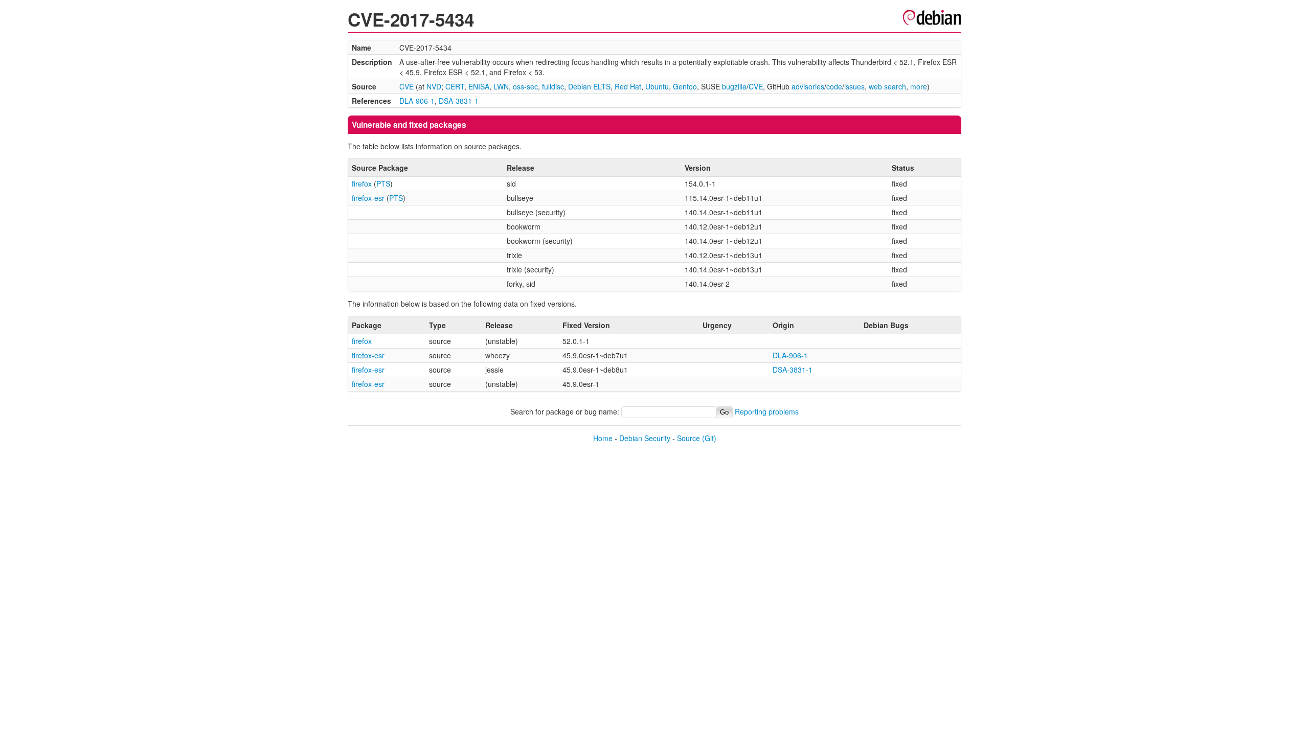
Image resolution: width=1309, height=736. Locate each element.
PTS (383, 183)
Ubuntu (657, 86)
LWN (501, 86)
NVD (433, 86)
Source (688, 438)
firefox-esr (368, 198)
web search (887, 86)
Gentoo (685, 86)
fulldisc (553, 86)
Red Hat (628, 86)
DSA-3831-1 (459, 101)
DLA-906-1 (417, 101)
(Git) (709, 438)
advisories (808, 86)
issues (854, 86)
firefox (362, 183)
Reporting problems (767, 411)
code (834, 86)
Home (603, 438)
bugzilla (734, 86)
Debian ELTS (589, 86)
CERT (454, 86)
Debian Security (644, 438)
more (918, 86)
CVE (406, 86)
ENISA (478, 86)
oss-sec (525, 86)
